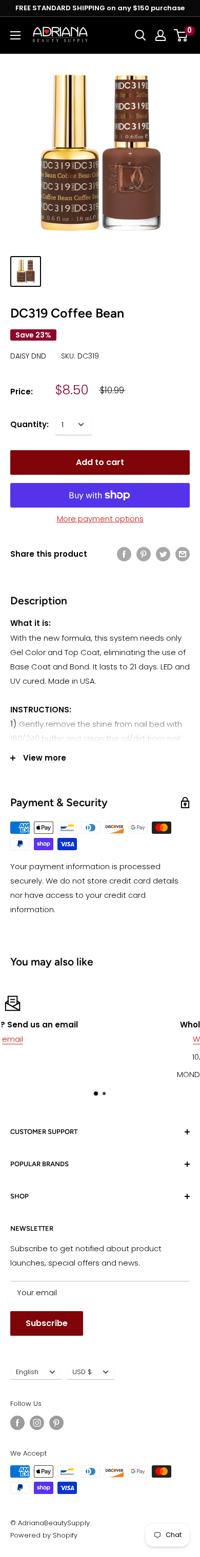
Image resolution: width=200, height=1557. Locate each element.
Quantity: (29, 424)
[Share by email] (182, 553)
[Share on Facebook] (124, 553)
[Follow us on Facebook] (17, 1423)
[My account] (160, 35)
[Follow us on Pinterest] (56, 1423)
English (27, 1371)
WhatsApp (110, 1039)
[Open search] (140, 35)
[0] (181, 35)
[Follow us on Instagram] (37, 1423)
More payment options (100, 518)
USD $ (82, 1371)
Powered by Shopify (43, 1535)
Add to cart (100, 462)
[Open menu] (15, 35)
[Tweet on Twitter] (163, 553)
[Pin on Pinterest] (143, 553)
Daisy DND (28, 356)
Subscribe (47, 1323)
